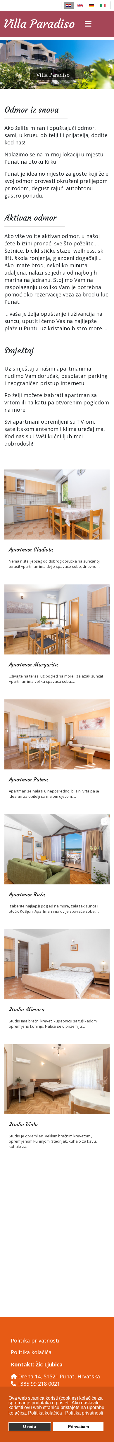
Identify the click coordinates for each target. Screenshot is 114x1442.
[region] (57, 64)
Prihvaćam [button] (78, 1426)
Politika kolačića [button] (45, 1412)
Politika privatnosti (35, 1340)
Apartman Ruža (27, 894)
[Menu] (88, 24)
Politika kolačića (31, 1352)
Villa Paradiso (39, 24)
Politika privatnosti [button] (84, 1412)
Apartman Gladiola (31, 549)
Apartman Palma (28, 779)
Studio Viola (23, 1124)
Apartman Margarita (33, 664)
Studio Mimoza (26, 1009)
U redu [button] (29, 1426)
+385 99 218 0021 (39, 1383)
